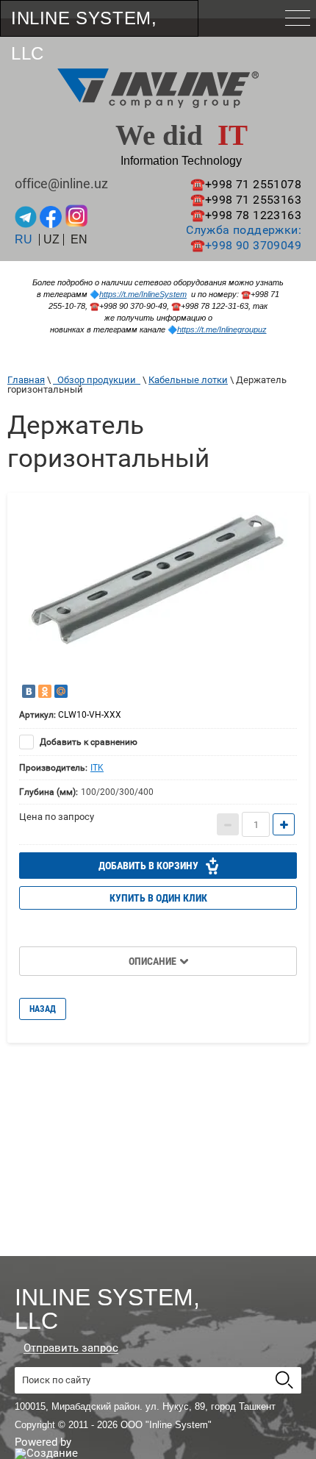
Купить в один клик (158, 898)
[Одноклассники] (44, 691)
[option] (158, 590)
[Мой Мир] (61, 691)
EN (79, 240)
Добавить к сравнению (87, 742)
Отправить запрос (71, 1348)
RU (23, 240)
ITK (97, 768)
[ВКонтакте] (28, 691)
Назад (42, 1009)
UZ (51, 240)
